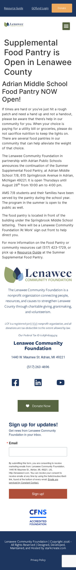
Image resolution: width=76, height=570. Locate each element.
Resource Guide (13, 8)
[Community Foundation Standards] (38, 517)
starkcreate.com (55, 548)
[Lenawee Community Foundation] (13, 24)
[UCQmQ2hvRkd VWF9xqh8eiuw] (61, 382)
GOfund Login (40, 8)
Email (13, 443)
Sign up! (38, 493)
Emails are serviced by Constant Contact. (33, 481)
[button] (66, 26)
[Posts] (38, 382)
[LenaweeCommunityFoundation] (15, 382)
